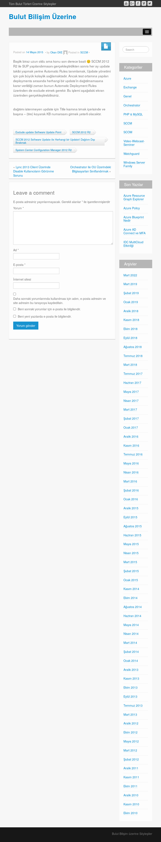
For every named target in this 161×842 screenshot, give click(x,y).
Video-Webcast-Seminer (134, 143)
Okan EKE (56, 52)
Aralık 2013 (130, 669)
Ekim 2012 (130, 732)
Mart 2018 (130, 364)
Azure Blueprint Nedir (133, 219)
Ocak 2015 (130, 580)
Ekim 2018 (130, 329)
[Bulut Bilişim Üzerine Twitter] (149, 3)
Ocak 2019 (130, 302)
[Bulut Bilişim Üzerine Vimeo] (144, 3)
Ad (16, 250)
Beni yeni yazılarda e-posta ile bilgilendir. (44, 316)
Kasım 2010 (131, 804)
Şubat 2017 (131, 418)
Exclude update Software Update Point (38, 132)
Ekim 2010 (130, 813)
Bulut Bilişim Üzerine (42, 16)
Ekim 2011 (130, 786)
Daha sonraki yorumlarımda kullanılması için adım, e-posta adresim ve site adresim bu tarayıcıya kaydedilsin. (59, 300)
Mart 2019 (130, 284)
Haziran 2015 (132, 535)
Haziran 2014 (132, 616)
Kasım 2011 (131, 777)
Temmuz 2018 (133, 356)
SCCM (84, 52)
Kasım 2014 (131, 589)
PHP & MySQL (133, 114)
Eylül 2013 (130, 696)
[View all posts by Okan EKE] (65, 52)
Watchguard (131, 153)
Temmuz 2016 (133, 454)
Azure (127, 78)
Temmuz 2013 (133, 705)
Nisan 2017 (131, 400)
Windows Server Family (134, 164)
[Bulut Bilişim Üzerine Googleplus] (132, 3)
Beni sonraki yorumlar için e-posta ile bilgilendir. (49, 309)
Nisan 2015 (131, 553)
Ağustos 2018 (132, 347)
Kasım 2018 (131, 320)
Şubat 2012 (131, 759)
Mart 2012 (130, 750)
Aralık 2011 (130, 768)
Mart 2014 (130, 642)
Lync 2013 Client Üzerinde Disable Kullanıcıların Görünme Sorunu (33, 171)
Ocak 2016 (130, 499)
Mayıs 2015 (131, 544)
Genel (127, 96)
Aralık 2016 (130, 436)
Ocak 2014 (130, 660)
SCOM (127, 132)
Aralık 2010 (130, 795)
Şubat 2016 (131, 490)
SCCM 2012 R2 (81, 132)
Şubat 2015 (131, 571)
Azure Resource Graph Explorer (134, 197)
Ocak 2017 (130, 427)
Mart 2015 (130, 562)
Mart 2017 (130, 409)
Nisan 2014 (131, 633)
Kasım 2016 (131, 445)
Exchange (130, 87)
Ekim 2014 (130, 598)
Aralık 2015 (130, 508)
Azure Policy (131, 208)
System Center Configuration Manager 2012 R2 (44, 150)
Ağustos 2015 (132, 526)
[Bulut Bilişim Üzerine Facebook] (138, 3)
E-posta (19, 265)
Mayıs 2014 (131, 625)
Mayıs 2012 (131, 741)
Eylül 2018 (130, 338)
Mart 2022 (130, 275)
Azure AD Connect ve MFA (134, 231)
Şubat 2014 (131, 651)
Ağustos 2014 (132, 607)
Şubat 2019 (131, 293)
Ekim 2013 (130, 687)
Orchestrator (131, 105)
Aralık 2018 (130, 311)
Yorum (18, 208)
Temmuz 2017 (133, 373)
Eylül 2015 (130, 517)
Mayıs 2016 (131, 463)
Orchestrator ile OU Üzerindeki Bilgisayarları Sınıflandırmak (90, 169)
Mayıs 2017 (131, 391)
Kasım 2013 (131, 678)
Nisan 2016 (131, 472)
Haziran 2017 (132, 382)
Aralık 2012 (130, 723)
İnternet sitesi (22, 279)
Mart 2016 (130, 481)
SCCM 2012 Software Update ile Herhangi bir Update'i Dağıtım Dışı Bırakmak (55, 141)
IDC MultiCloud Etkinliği (133, 244)
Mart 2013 (130, 714)
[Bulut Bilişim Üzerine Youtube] (126, 3)
